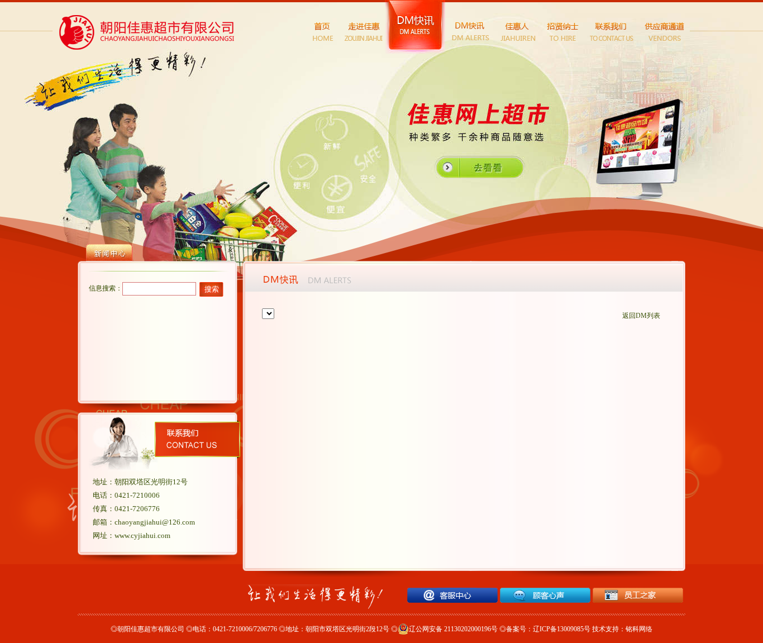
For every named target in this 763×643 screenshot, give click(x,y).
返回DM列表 (641, 316)
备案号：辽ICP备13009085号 (548, 629)
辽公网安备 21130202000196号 (453, 629)
